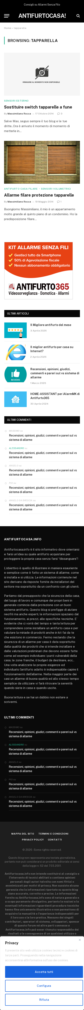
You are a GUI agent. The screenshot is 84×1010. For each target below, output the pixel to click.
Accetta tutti (44, 972)
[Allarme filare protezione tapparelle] (42, 162)
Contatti (55, 839)
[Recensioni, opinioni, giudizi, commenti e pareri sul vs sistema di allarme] (15, 374)
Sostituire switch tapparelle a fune (38, 107)
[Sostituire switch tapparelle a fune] (42, 74)
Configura (44, 985)
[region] (42, 973)
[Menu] (6, 15)
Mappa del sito (22, 833)
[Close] (79, 939)
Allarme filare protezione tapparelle (39, 195)
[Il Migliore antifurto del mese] (15, 330)
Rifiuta (44, 999)
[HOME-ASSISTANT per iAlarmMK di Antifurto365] (15, 399)
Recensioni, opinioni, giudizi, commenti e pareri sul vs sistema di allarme (54, 373)
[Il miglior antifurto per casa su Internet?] (15, 352)
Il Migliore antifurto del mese (50, 325)
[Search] (78, 15)
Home (7, 28)
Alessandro (16, 448)
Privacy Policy (33, 839)
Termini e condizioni (53, 833)
